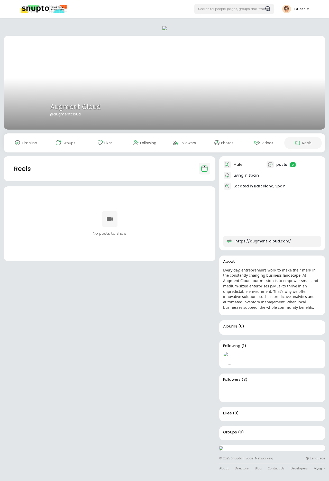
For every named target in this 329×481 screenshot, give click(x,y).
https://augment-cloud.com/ (263, 241)
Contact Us (276, 468)
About (224, 468)
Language (317, 458)
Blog (258, 468)
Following (231, 346)
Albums (230, 326)
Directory (242, 468)
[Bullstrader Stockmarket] (229, 358)
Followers (232, 379)
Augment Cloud (75, 106)
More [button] (318, 468)
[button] (234, 9)
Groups (230, 432)
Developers (299, 468)
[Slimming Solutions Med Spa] (262, 391)
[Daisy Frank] (229, 391)
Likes (227, 413)
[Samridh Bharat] (246, 391)
